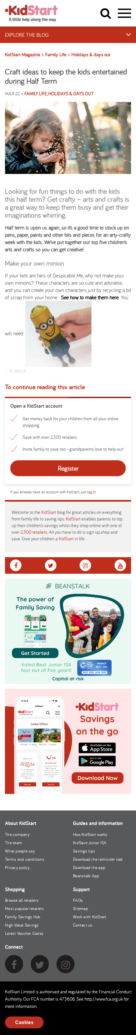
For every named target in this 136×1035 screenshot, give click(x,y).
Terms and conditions (24, 859)
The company (17, 834)
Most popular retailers (24, 908)
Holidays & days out (71, 94)
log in (91, 491)
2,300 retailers (33, 532)
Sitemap (80, 908)
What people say (20, 851)
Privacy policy (17, 867)
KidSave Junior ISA (90, 843)
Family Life (35, 94)
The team (13, 843)
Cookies (24, 1022)
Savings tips (84, 851)
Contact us (82, 925)
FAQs (78, 900)
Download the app (89, 867)
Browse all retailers (22, 900)
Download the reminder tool (98, 859)
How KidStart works (90, 834)
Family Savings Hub (23, 917)
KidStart (48, 512)
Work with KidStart (90, 917)
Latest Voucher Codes (24, 933)
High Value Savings (22, 925)
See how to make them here (90, 297)
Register (68, 468)
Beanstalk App (86, 876)
